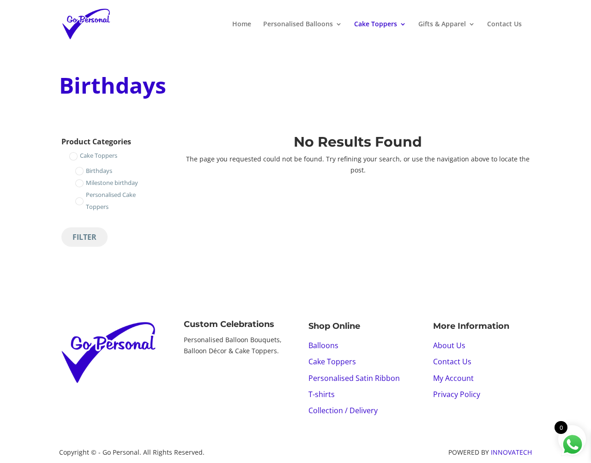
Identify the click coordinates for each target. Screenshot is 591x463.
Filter (84, 237)
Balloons (323, 345)
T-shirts (321, 394)
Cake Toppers (375, 24)
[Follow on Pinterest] (228, 375)
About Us (449, 345)
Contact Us (504, 24)
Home (241, 24)
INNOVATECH (511, 452)
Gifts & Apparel (442, 24)
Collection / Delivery (343, 410)
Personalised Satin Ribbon (354, 378)
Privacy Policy (456, 394)
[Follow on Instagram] (209, 375)
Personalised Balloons (298, 24)
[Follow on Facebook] (191, 375)
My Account (453, 378)
